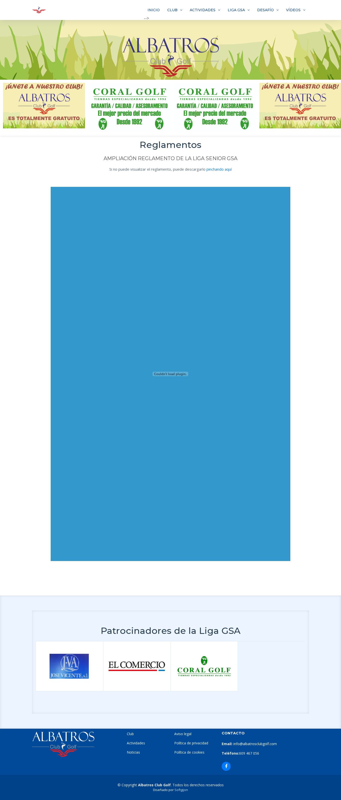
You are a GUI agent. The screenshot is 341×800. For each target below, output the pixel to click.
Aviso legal (182, 733)
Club (130, 733)
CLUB (172, 10)
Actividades (136, 743)
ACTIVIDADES (202, 10)
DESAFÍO (265, 10)
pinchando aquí (219, 169)
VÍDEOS (293, 10)
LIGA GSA (236, 10)
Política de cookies (189, 752)
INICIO (154, 10)
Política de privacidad (191, 743)
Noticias (133, 752)
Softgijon (181, 790)
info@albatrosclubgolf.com (254, 743)
